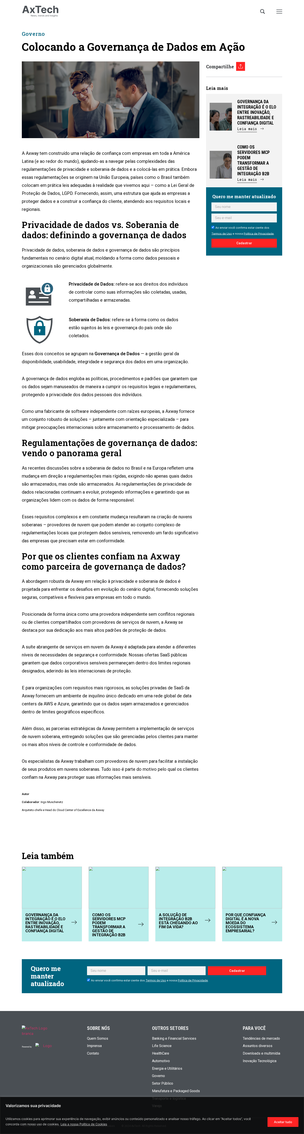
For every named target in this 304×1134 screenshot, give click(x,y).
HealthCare (160, 1053)
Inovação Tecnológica (259, 1061)
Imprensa (94, 1046)
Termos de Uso (221, 233)
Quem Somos (97, 1039)
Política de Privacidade (259, 233)
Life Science (162, 1046)
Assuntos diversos (257, 1046)
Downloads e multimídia (261, 1053)
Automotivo (161, 1061)
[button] (250, 130)
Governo (33, 33)
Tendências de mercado (261, 1039)
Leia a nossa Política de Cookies (84, 1124)
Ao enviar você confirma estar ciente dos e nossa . (150, 980)
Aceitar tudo (283, 1122)
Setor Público (162, 1084)
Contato (93, 1053)
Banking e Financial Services (174, 1039)
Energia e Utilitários (167, 1069)
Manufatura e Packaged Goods (176, 1091)
